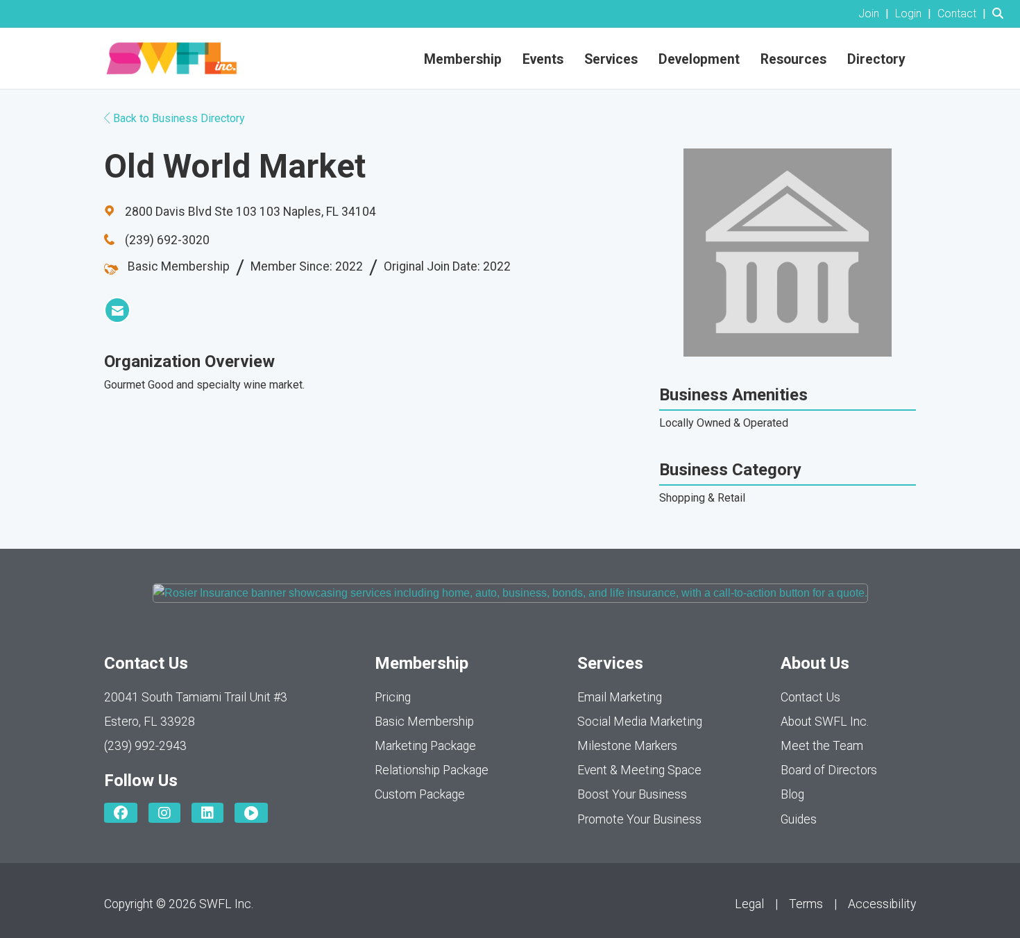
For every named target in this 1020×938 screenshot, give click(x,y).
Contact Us (810, 697)
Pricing (393, 697)
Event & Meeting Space (639, 770)
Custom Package (420, 794)
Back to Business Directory (177, 118)
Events (542, 59)
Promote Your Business (639, 819)
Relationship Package (431, 770)
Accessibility (882, 904)
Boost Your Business (632, 794)
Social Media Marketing (639, 721)
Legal (749, 904)
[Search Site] (1001, 13)
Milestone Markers (627, 746)
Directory (876, 59)
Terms (806, 904)
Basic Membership (424, 721)
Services (611, 59)
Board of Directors (829, 770)
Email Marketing (619, 697)
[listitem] (875, 13)
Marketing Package (425, 746)
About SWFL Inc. (825, 721)
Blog (792, 794)
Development (699, 59)
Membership (463, 59)
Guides (799, 819)
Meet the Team (822, 746)
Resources (793, 59)
